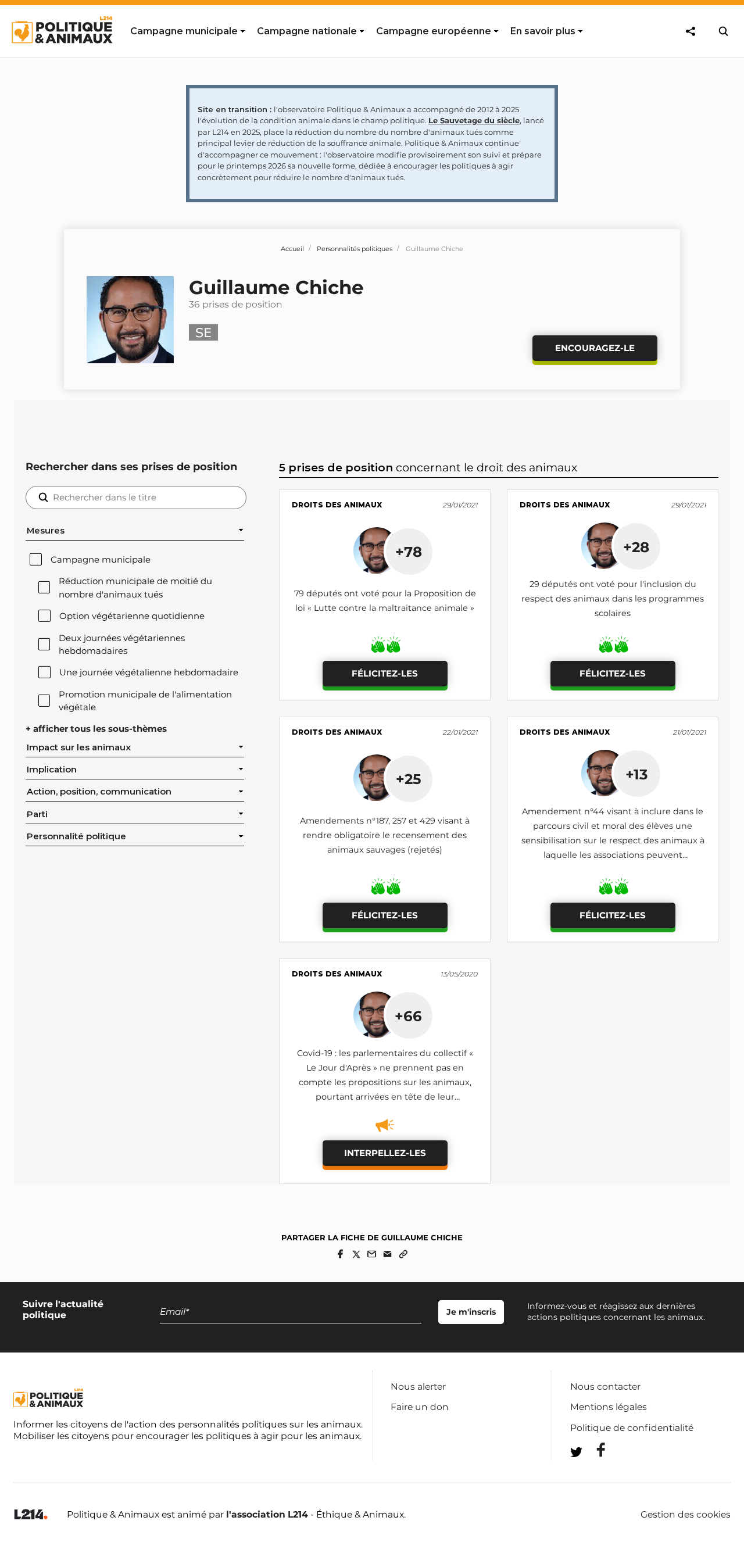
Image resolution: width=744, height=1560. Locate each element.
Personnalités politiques (354, 249)
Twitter (593, 1473)
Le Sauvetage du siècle (474, 120)
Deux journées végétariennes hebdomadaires (122, 644)
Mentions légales (608, 1406)
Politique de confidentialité (631, 1427)
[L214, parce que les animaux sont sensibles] (30, 1515)
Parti (37, 814)
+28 (636, 547)
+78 (408, 551)
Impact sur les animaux (79, 747)
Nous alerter (418, 1386)
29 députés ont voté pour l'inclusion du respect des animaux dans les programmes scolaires (612, 598)
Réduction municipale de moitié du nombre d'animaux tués (135, 587)
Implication (52, 769)
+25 (408, 779)
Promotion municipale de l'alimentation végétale (145, 701)
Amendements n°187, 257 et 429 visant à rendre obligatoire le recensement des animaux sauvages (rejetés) (385, 835)
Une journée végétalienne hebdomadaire (148, 672)
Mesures (46, 530)
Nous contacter (605, 1386)
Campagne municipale (101, 559)
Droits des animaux (337, 504)
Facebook (593, 1450)
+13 (636, 774)
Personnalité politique (76, 836)
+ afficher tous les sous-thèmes (96, 729)
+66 (408, 1016)
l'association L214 (267, 1514)
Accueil (292, 249)
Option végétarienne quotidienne (132, 616)
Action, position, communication (99, 791)
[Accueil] (61, 54)
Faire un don (420, 1406)
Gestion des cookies (686, 1514)
